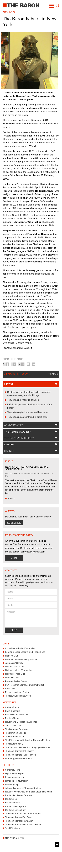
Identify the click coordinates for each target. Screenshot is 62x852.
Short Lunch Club (13, 725)
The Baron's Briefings (19, 438)
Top (57, 844)
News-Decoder (12, 677)
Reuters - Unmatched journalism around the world (28, 792)
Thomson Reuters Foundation (19, 821)
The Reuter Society (17, 431)
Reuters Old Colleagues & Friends (21, 722)
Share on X (14, 364)
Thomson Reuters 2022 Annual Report (23, 813)
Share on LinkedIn (22, 364)
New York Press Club (15, 674)
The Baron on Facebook (16, 729)
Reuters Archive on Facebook (19, 795)
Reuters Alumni (12, 718)
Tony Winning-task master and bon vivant (28, 412)
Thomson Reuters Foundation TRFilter (23, 824)
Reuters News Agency (15, 806)
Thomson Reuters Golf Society (19, 751)
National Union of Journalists (18, 670)
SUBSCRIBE (14, 522)
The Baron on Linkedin (16, 733)
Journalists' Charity (14, 663)
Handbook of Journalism (16, 781)
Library (9, 444)
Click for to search (57, 6)
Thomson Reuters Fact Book (18, 817)
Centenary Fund (12, 770)
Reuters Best (11, 799)
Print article (33, 364)
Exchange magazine (14, 777)
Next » (25, 374)
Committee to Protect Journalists (20, 648)
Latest (8, 384)
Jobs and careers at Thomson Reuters (23, 788)
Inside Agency (11, 784)
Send (14, 630)
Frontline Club (11, 656)
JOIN (14, 558)
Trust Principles (12, 828)
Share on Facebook (7, 364)
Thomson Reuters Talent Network (20, 755)
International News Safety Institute (21, 659)
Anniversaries (13, 425)
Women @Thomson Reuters (18, 758)
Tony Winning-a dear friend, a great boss (27, 417)
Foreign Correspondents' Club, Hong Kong (25, 652)
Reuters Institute (12, 802)
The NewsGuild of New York (18, 696)
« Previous (11, 374)
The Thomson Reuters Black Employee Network (27, 747)
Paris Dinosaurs (12, 711)
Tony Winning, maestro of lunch (23, 400)
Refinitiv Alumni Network (16, 714)
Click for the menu (52, 6)
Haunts (9, 451)
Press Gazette (11, 688)
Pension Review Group (16, 681)
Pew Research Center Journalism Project (24, 685)
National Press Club (14, 666)
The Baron (31, 5)
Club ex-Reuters (12, 707)
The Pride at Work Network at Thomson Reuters (27, 740)
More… (11, 498)
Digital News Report (14, 773)
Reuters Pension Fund (15, 810)
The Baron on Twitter (14, 736)
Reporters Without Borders (17, 692)
